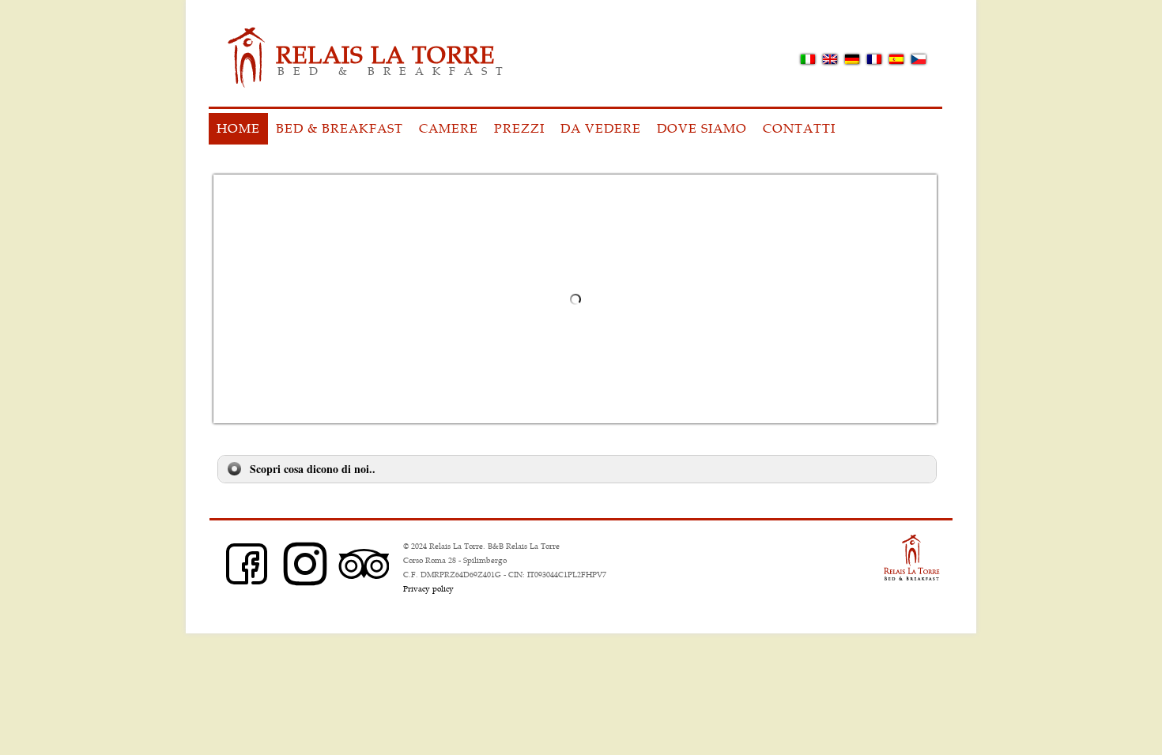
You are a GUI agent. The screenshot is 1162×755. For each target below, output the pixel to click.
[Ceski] (918, 59)
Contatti (799, 127)
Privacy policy (428, 588)
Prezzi (519, 127)
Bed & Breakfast (339, 127)
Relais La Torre (385, 53)
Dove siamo (702, 127)
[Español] (896, 59)
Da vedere (600, 127)
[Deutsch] (852, 59)
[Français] (874, 59)
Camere (448, 127)
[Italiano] (808, 59)
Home (238, 127)
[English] (830, 59)
